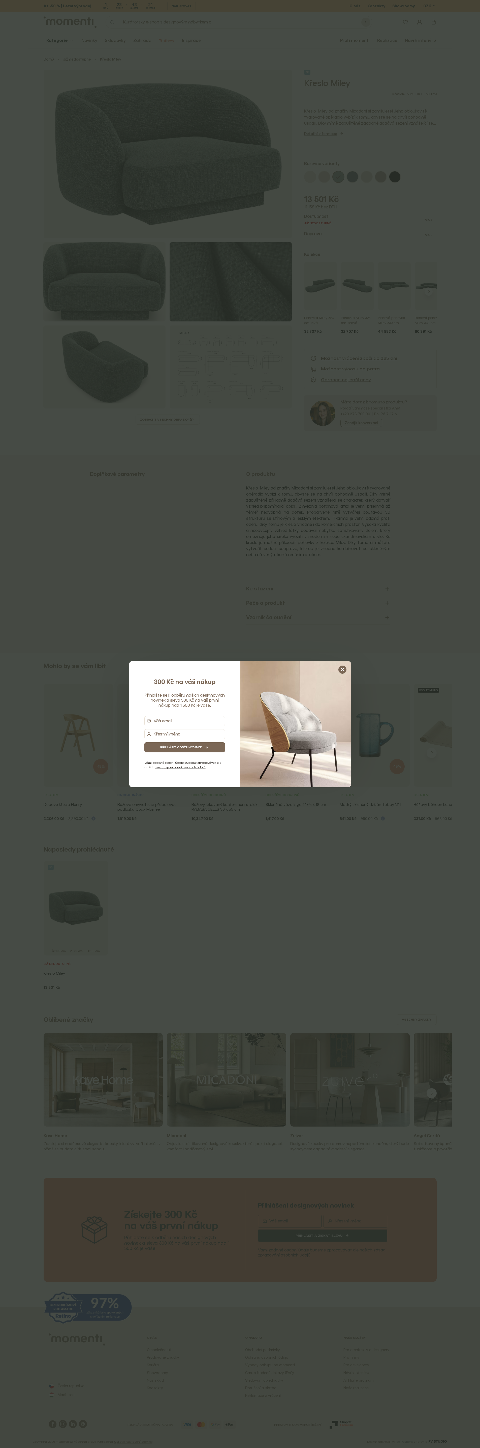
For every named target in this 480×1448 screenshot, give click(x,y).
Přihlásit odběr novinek (181, 747)
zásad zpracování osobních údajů (180, 767)
